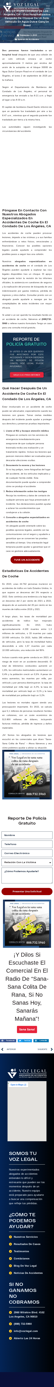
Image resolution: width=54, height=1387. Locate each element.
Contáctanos (22, 1258)
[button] (48, 7)
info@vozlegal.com (26, 1331)
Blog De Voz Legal (25, 1265)
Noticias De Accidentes (28, 1273)
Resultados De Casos (27, 1244)
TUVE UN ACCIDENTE (27, 559)
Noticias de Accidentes (28, 39)
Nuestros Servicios (26, 1236)
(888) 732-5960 (23, 1323)
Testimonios (21, 1251)
